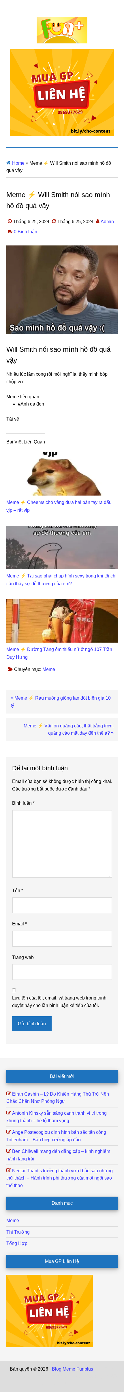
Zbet (99, 1369)
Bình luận (23, 803)
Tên (17, 890)
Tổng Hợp (16, 1243)
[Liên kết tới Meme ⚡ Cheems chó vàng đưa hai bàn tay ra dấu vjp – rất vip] (62, 455)
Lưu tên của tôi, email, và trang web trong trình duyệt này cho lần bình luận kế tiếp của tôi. (59, 1001)
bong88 (75, 1383)
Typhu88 (108, 1376)
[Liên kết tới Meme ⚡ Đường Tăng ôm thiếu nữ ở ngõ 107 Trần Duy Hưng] (62, 602)
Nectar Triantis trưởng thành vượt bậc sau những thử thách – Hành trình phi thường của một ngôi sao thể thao (59, 1178)
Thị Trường (18, 1232)
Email (19, 923)
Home (18, 163)
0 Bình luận (25, 231)
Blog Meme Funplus (62, 30)
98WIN (59, 1383)
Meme (48, 669)
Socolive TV (60, 1376)
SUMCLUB (85, 1376)
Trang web (23, 957)
